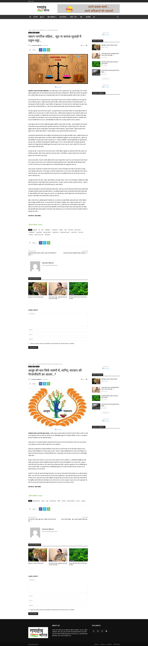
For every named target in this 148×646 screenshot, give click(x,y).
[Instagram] (98, 631)
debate (61, 229)
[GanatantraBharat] (29, 45)
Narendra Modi (47, 232)
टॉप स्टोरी (35, 17)
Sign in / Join (31, 1)
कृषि (81, 17)
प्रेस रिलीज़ (88, 17)
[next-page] (32, 303)
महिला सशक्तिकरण (51, 17)
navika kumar (55, 232)
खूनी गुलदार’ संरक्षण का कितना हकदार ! (36, 297)
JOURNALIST (32, 232)
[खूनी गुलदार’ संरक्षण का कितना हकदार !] (37, 288)
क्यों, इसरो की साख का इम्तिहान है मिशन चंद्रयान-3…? (75, 253)
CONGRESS (47, 229)
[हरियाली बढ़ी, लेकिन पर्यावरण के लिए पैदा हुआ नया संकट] (78, 288)
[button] (118, 17)
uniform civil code (39, 234)
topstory (31, 234)
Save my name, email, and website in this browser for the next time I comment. (52, 343)
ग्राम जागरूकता (62, 17)
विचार (34, 32)
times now (80, 232)
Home (29, 30)
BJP (42, 229)
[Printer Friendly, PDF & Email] (35, 225)
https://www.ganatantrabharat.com (50, 265)
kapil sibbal (39, 232)
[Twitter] (44, 50)
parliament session (64, 232)
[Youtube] (106, 631)
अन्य (94, 17)
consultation (55, 229)
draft (65, 229)
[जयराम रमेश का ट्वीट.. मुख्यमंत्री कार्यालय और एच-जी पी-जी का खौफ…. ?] (58, 288)
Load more (105, 78)
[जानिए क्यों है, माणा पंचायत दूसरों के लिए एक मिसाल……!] (96, 72)
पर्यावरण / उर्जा (73, 17)
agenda (35, 229)
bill (39, 229)
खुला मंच (42, 17)
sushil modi (74, 232)
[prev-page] (29, 303)
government (78, 229)
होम (30, 17)
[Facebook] (40, 50)
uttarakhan (47, 234)
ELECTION (70, 229)
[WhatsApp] (48, 50)
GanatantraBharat (37, 45)
